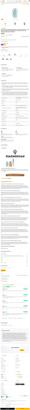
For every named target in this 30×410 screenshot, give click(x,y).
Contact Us (2, 359)
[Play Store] (22, 384)
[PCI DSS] (2, 397)
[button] (22, 1)
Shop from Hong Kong (18, 400)
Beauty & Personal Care (5, 325)
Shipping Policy (3, 366)
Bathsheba (2, 389)
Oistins (2, 385)
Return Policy (17, 361)
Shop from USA (3, 400)
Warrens (2, 388)
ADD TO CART (7, 408)
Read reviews (26, 286)
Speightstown (3, 384)
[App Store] (17, 384)
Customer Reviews (17, 360)
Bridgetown (2, 383)
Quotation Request (3, 360)
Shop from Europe (13, 401)
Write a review (3, 270)
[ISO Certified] (8, 396)
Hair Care (10, 325)
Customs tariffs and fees (4, 365)
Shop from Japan (12, 400)
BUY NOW (22, 408)
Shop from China (3, 401)
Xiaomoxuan (2, 4)
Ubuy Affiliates (17, 367)
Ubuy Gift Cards (17, 365)
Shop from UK (7, 400)
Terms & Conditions (9, 404)
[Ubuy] (3, 1)
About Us (18, 404)
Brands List (16, 359)
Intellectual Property (3, 361)
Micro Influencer (3, 367)
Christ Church (3, 390)
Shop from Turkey (8, 401)
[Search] (19, 1)
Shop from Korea (24, 400)
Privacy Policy (14, 404)
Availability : (2, 36)
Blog (16, 366)
